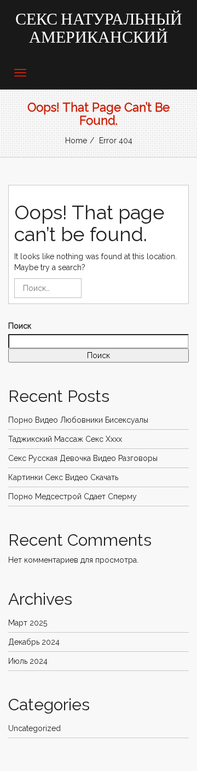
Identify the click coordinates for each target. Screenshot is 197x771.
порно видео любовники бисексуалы (78, 420)
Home (76, 140)
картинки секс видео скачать (63, 477)
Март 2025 (27, 622)
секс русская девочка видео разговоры (83, 458)
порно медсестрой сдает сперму (72, 496)
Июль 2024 (28, 661)
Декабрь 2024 (34, 642)
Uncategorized (34, 728)
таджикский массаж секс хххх (65, 439)
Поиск (19, 326)
